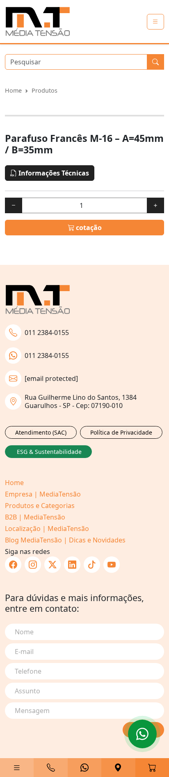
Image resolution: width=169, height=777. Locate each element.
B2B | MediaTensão (35, 517)
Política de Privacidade (121, 432)
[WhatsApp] (84, 767)
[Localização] (118, 767)
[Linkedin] (72, 564)
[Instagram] (33, 564)
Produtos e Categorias (40, 505)
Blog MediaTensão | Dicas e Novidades (65, 540)
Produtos (44, 90)
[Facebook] (13, 564)
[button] (17, 767)
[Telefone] (50, 767)
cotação (88, 227)
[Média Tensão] (38, 21)
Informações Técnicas (53, 173)
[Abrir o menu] (155, 22)
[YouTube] (111, 564)
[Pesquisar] (155, 62)
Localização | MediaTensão (47, 528)
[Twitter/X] (52, 564)
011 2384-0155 (47, 332)
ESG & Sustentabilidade (49, 452)
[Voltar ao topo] (142, 734)
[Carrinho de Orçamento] (152, 767)
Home (13, 90)
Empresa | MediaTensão (43, 494)
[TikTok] (92, 564)
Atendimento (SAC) (40, 432)
